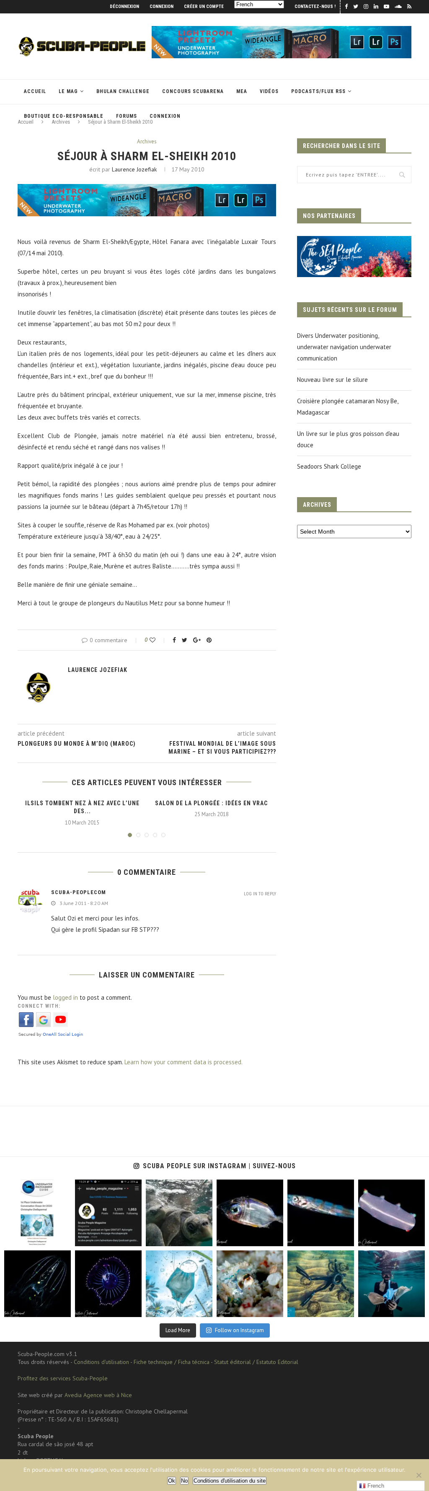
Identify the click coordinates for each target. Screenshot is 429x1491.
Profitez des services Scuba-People (63, 1378)
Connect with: (39, 1006)
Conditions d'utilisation (101, 1362)
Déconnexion (124, 6)
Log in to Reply (260, 894)
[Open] (37, 1213)
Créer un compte (204, 6)
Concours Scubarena (193, 91)
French (375, 1486)
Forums (126, 116)
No (184, 1481)
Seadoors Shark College (329, 466)
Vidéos (269, 91)
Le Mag (68, 91)
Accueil (35, 91)
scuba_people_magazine (33, 1187)
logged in (65, 997)
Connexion (161, 6)
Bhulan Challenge (123, 91)
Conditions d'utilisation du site (230, 1481)
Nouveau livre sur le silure (332, 380)
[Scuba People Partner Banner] (354, 242)
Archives (147, 141)
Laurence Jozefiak (134, 169)
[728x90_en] (281, 30)
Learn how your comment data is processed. (183, 1062)
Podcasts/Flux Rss (318, 91)
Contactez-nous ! (315, 6)
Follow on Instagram (239, 1330)
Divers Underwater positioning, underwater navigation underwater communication (344, 347)
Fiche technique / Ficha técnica (171, 1362)
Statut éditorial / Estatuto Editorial (256, 1362)
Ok (171, 1481)
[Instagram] (62, 1238)
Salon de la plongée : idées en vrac (211, 803)
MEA (241, 91)
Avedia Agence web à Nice (98, 1395)
